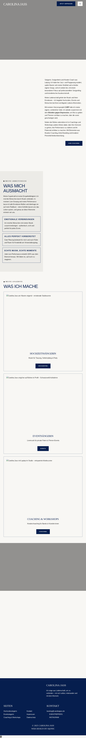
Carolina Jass (15, 4)
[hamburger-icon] (80, 3)
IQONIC (51, 729)
